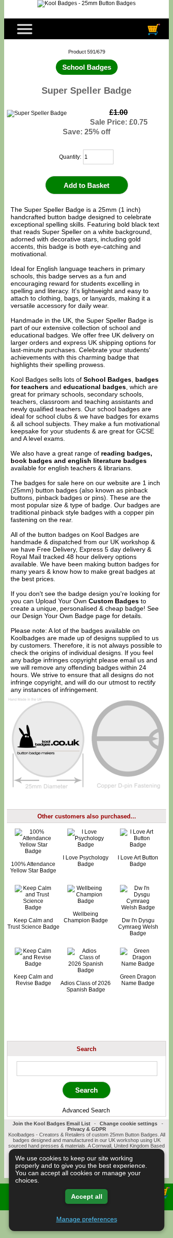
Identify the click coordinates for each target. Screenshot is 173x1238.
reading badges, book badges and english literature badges (81, 457)
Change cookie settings (128, 1123)
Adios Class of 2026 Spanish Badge (85, 986)
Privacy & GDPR (86, 1129)
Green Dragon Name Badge (138, 980)
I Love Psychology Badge (85, 860)
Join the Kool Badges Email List (51, 1123)
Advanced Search (86, 1110)
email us (132, 660)
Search (86, 1048)
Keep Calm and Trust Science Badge (33, 923)
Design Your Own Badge (58, 615)
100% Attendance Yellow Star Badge (33, 867)
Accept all (86, 1196)
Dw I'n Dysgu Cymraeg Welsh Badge (138, 927)
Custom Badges (114, 601)
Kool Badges (109, 534)
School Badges (107, 379)
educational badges (94, 387)
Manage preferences (86, 1219)
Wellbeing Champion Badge (86, 917)
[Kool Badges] (86, 3)
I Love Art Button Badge (138, 860)
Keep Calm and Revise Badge (33, 980)
